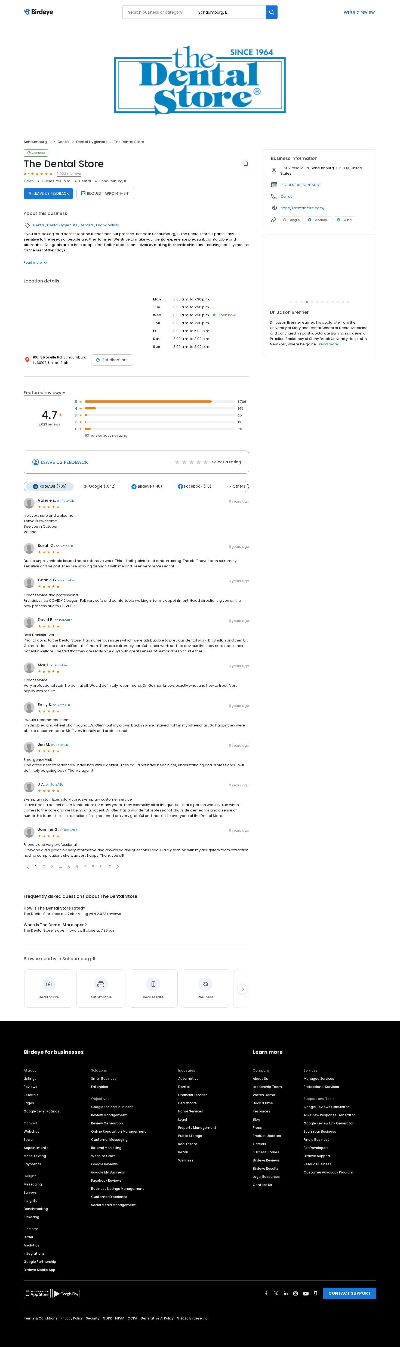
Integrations (34, 1253)
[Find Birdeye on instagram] (295, 1293)
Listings (30, 1078)
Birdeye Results (266, 1168)
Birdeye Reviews (266, 1160)
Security (93, 1318)
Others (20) (243, 486)
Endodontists (107, 225)
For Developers (316, 1147)
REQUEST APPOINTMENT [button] (301, 184)
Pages (29, 1103)
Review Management (109, 1115)
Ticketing (31, 1217)
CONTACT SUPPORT (349, 1293)
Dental (64, 141)
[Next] (242, 989)
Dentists (87, 225)
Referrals (31, 1095)
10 (109, 867)
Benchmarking (36, 1208)
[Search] (272, 12)
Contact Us (262, 1184)
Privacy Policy (72, 1318)
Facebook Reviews (106, 1180)
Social (28, 1139)
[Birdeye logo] (39, 12)
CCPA (132, 1318)
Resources (261, 1111)
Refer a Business (317, 1164)
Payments (32, 1164)
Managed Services (319, 1078)
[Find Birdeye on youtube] (306, 1293)
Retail (183, 1152)
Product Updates (267, 1135)
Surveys (30, 1192)
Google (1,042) (102, 486)
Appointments (36, 1147)
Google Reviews (104, 1164)
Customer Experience (109, 1196)
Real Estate (187, 1144)
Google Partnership (40, 1261)
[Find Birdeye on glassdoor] (315, 1293)
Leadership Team (267, 1086)
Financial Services (193, 1095)
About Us (260, 1078)
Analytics (31, 1245)
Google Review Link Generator (328, 1123)
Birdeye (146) (150, 486)
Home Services (190, 1111)
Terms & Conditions (40, 1318)
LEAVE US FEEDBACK (51, 193)
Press (257, 1127)
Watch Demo (264, 1095)
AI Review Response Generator (329, 1115)
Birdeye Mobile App (39, 1269)
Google (294, 220)
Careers (259, 1144)
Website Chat (103, 1156)
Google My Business (108, 1172)
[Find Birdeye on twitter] (276, 1293)
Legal (182, 1119)
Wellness (185, 1160)
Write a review (359, 12)
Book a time (263, 1103)
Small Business (103, 1078)
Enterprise (99, 1086)
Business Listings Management (117, 1188)
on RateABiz (66, 500)
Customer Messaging (109, 1139)
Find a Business (317, 1139)
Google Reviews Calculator (326, 1107)
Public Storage (190, 1135)
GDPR (107, 1318)
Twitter (347, 220)
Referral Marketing (106, 1147)
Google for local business (112, 1107)
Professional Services (321, 1086)
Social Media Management (113, 1205)
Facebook (320, 220)
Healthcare (187, 1103)
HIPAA (119, 1318)
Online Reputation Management (118, 1131)
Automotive (188, 1078)
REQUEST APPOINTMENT (108, 193)
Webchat (31, 1131)
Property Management (197, 1127)
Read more (33, 262)
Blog (256, 1119)
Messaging (33, 1184)
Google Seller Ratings (41, 1111)
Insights (30, 1200)
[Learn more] (320, 271)
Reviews (30, 1086)
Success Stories (266, 1152)
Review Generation (107, 1123)
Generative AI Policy (157, 1318)
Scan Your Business (320, 1131)
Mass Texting (35, 1156)
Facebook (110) (197, 486)
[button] (117, 867)
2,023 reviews (69, 173)
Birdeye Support (317, 1156)
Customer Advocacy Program (328, 1172)
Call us (286, 196)
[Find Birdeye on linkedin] (286, 1293)
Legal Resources (266, 1176)
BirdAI (28, 1237)
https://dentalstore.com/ (303, 208)
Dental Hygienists (91, 141)
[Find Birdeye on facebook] (266, 1293)
